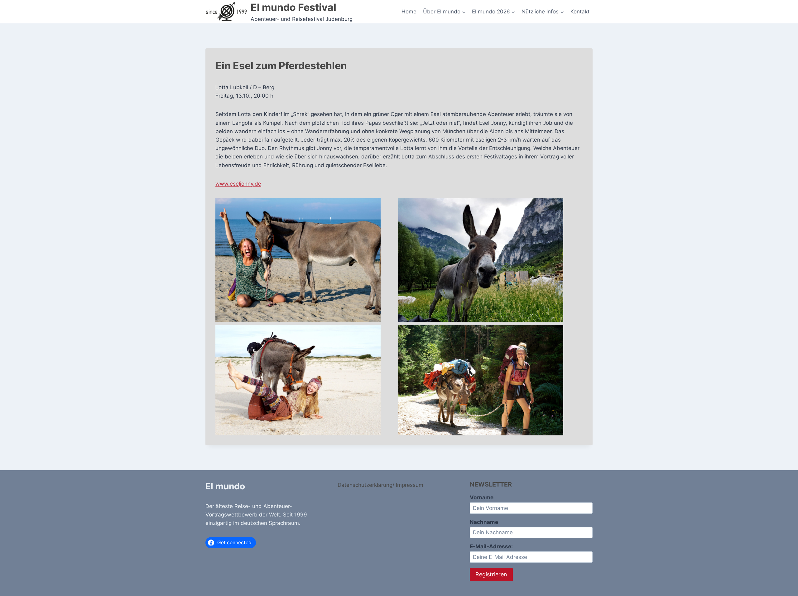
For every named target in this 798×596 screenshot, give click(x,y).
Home (408, 11)
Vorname (481, 497)
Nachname (484, 522)
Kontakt (579, 11)
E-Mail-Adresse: (491, 546)
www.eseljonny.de (238, 184)
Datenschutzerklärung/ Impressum (380, 485)
